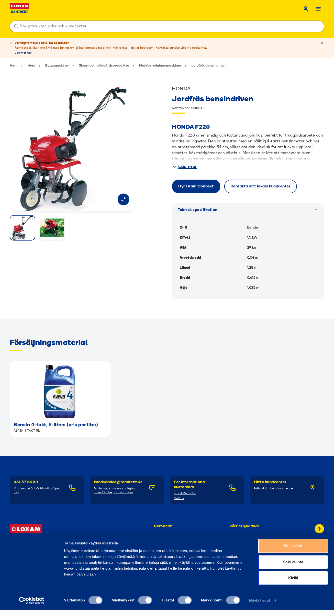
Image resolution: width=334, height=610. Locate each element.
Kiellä (293, 578)
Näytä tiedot (259, 600)
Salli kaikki (293, 546)
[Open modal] (123, 199)
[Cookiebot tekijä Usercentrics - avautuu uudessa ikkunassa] (31, 600)
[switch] (145, 600)
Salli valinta (293, 562)
